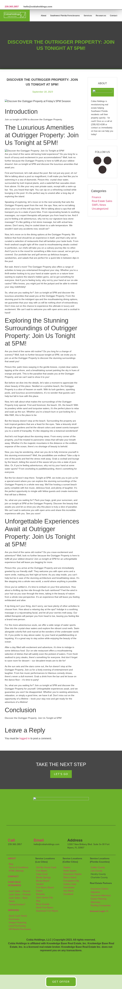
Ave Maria (68, 890)
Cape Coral (41, 874)
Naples (66, 867)
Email (39, 840)
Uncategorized (100, 208)
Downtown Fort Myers (47, 911)
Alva (38, 900)
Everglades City (71, 880)
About (43, 15)
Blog (11, 864)
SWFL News (99, 205)
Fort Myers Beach (45, 887)
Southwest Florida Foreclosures (65, 15)
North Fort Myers (44, 907)
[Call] (12, 833)
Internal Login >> (99, 911)
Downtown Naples (72, 874)
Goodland (68, 894)
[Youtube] (102, 170)
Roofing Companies (101, 905)
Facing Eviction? (17, 904)
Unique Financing (17, 922)
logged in (24, 738)
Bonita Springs (43, 877)
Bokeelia (40, 894)
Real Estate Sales (102, 201)
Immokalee (69, 887)
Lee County (96, 870)
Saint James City (44, 897)
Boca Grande (42, 904)
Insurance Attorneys (101, 895)
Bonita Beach (42, 880)
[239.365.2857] (6, 2)
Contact (113, 15)
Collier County (98, 867)
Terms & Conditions (18, 867)
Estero (39, 890)
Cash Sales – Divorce (19, 891)
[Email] (38, 833)
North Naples (70, 870)
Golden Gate (69, 884)
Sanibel (40, 884)
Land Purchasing (17, 925)
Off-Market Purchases (20, 929)
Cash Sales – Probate (20, 894)
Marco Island (69, 877)
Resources (101, 15)
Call (11, 840)
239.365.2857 (12, 6)
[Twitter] (108, 161)
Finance (96, 197)
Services (88, 15)
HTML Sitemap (16, 870)
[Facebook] (97, 161)
